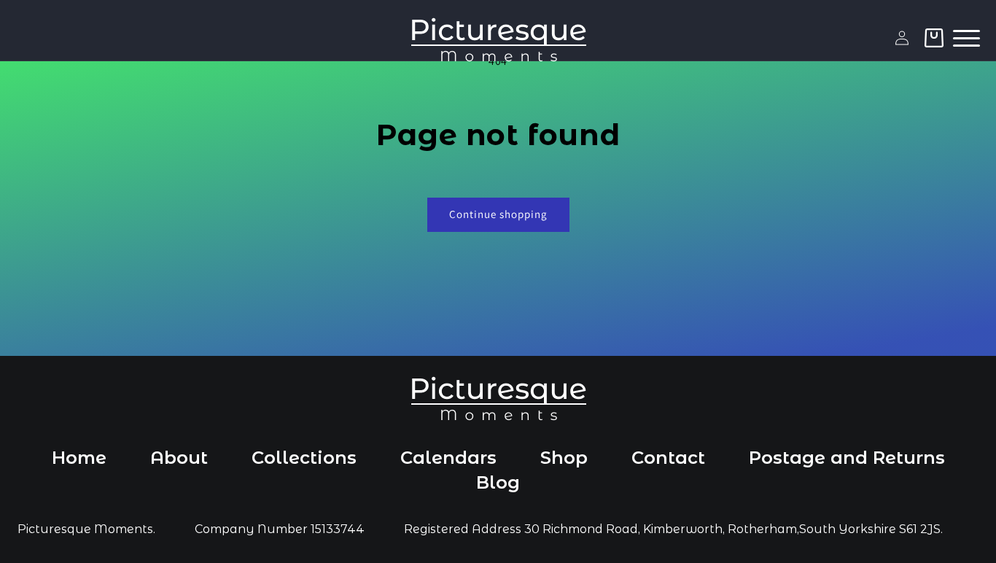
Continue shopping (498, 214)
